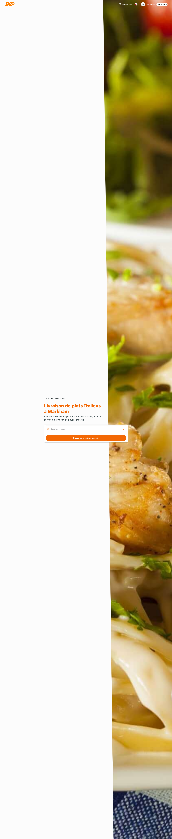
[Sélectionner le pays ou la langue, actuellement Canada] (136, 4)
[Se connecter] (143, 4)
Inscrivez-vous (162, 4)
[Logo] (10, 4)
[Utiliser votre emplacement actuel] (123, 428)
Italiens (62, 398)
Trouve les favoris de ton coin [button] (86, 438)
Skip (47, 398)
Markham (54, 398)
